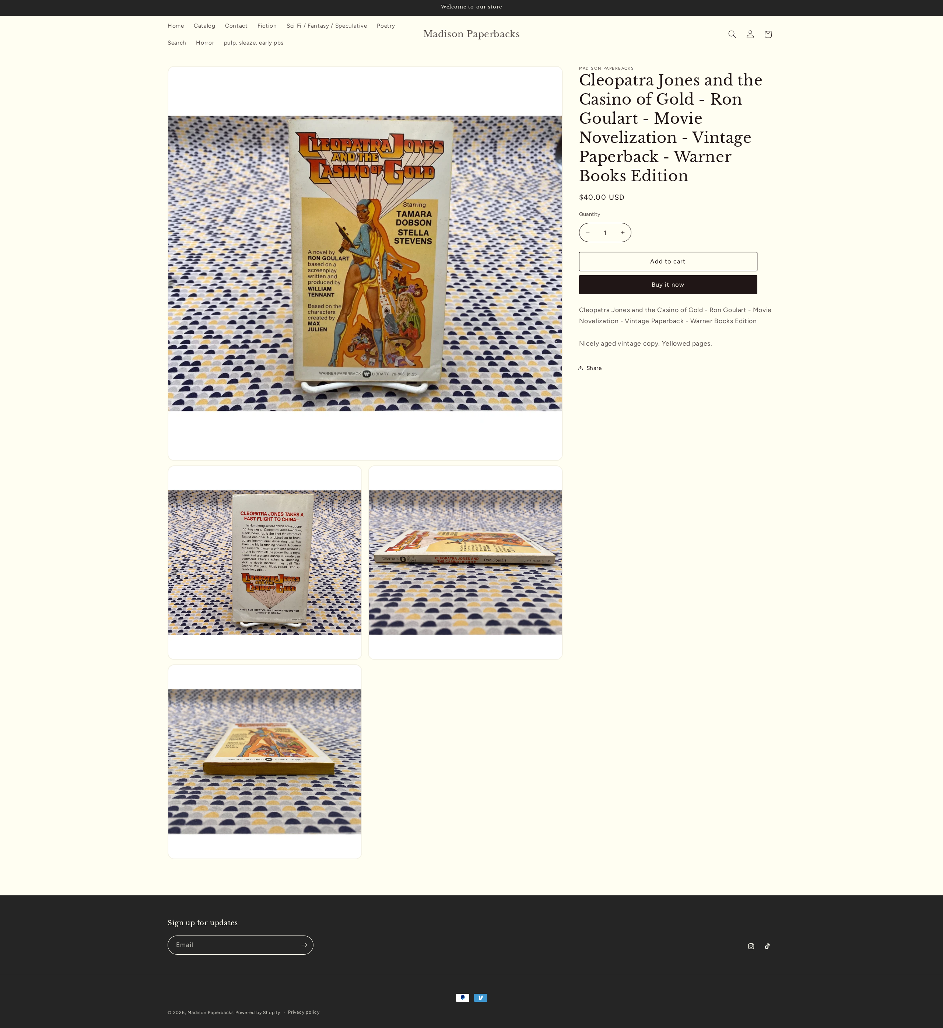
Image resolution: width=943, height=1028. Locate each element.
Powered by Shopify (257, 1012)
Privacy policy (304, 1012)
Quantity (590, 214)
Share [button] (594, 367)
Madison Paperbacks (210, 1012)
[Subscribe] (304, 945)
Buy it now (668, 284)
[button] (732, 34)
